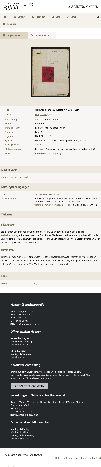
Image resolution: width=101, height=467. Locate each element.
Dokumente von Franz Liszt (14, 177)
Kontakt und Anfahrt (90, 458)
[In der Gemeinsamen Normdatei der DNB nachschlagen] (53, 114)
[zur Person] (49, 114)
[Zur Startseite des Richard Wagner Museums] (18, 7)
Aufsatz (39, 144)
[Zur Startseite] (84, 6)
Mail (31, 264)
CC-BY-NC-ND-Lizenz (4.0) (46, 194)
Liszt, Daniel (41, 114)
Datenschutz (61, 458)
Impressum (74, 458)
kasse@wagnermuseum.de (26, 324)
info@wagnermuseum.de (25, 414)
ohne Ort (39, 119)
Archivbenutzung (9, 235)
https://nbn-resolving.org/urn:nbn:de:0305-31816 (57, 203)
